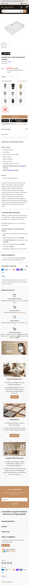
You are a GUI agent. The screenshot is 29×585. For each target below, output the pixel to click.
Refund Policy (4, 134)
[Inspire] (8, 52)
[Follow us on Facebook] (2, 563)
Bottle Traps (11, 170)
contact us (18, 123)
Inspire (9, 61)
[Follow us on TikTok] (11, 563)
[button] (26, 7)
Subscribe (14, 504)
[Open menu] (2, 7)
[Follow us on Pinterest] (8, 563)
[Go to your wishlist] (24, 7)
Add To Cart (14, 116)
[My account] (21, 7)
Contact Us (5, 120)
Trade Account (5, 3)
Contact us (15, 223)
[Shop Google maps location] (8, 549)
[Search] (25, 11)
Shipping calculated (17, 70)
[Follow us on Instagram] (5, 563)
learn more (14, 435)
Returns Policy (22, 312)
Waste (22, 166)
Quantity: (3, 76)
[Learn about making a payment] (14, 273)
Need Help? (24, 3)
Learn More (5, 545)
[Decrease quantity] (8, 76)
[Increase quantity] (16, 76)
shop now (14, 396)
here (7, 258)
